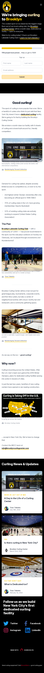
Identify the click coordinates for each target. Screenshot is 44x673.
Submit (22, 77)
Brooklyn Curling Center (19, 549)
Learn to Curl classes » (29, 38)
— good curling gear (31, 665)
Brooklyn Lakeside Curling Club (15, 229)
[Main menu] (41, 5)
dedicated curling (28, 114)
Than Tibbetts (15, 507)
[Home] (6, 4)
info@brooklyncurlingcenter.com (15, 448)
